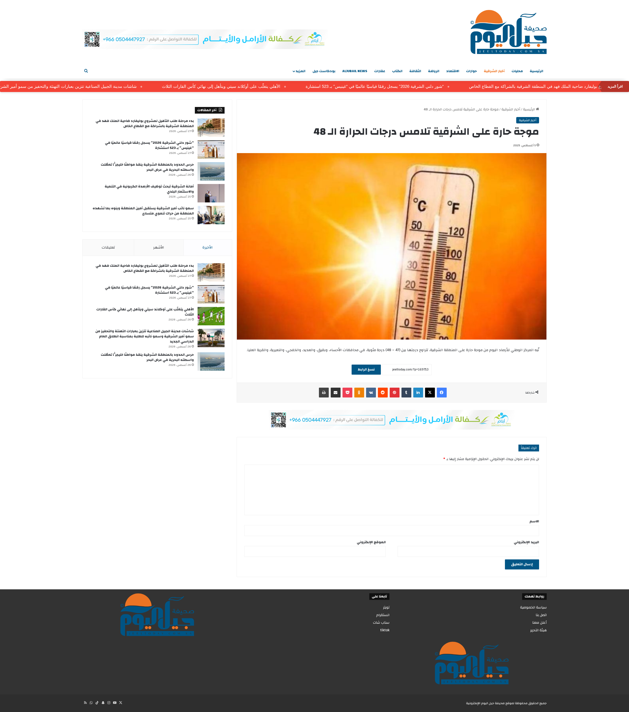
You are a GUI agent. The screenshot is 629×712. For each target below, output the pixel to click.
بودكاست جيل (324, 71)
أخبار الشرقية (494, 71)
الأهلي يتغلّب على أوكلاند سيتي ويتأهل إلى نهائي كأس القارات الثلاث (247, 86)
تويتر (386, 607)
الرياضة (433, 71)
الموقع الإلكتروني (371, 542)
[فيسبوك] (442, 392)
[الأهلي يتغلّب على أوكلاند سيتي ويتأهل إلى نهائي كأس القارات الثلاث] (211, 316)
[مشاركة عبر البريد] (336, 392)
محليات (517, 71)
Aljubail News (354, 71)
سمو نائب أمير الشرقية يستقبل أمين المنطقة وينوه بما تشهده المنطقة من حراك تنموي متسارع (143, 211)
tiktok (384, 630)
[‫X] (430, 392)
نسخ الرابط (366, 369)
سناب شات (381, 622)
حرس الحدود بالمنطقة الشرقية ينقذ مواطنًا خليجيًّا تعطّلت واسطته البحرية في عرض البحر (147, 167)
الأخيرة (207, 247)
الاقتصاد (452, 71)
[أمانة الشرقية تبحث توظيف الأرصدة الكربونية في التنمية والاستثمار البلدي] (211, 193)
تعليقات (108, 247)
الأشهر (158, 247)
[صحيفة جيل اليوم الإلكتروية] (509, 32)
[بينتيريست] (395, 392)
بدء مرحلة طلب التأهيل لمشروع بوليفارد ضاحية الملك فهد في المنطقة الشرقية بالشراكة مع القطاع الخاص (145, 123)
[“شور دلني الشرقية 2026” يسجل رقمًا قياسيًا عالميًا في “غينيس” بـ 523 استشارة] (211, 149)
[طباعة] (324, 392)
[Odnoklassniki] (359, 392)
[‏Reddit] (383, 392)
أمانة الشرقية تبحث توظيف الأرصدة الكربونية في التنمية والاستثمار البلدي (149, 189)
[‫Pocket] (347, 392)
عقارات (379, 71)
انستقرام (382, 615)
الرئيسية (536, 71)
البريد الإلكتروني (526, 542)
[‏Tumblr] (406, 392)
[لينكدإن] (418, 392)
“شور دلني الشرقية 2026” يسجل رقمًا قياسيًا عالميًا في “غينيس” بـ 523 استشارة (400, 86)
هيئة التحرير (538, 630)
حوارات (471, 71)
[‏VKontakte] (371, 392)
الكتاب (397, 71)
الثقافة (415, 71)
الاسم (534, 521)
